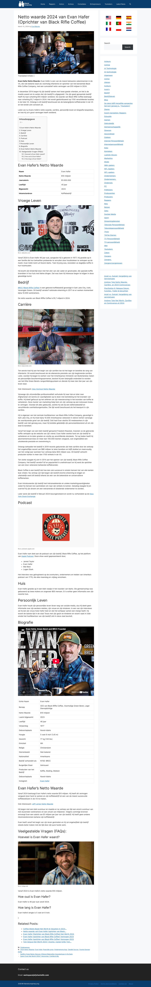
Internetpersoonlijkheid (113, 144)
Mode (106, 162)
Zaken (106, 253)
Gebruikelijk (109, 123)
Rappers (52, 4)
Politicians (108, 190)
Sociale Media (110, 214)
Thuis (106, 232)
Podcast (24, 138)
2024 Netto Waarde (27, 949)
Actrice (107, 65)
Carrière (24, 136)
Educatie (107, 116)
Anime (107, 79)
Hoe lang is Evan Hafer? (33, 159)
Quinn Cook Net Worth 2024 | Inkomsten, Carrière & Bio (39, 956)
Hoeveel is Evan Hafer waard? (35, 154)
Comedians (82, 4)
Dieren (107, 109)
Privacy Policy (93, 984)
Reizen (107, 207)
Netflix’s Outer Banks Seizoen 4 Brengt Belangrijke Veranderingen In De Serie (46, 954)
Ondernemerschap (60, 949)
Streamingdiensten (112, 221)
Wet (105, 246)
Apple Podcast (27, 556)
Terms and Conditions (109, 984)
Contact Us (123, 984)
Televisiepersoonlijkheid (114, 228)
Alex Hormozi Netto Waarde (43, 389)
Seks (106, 211)
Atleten (107, 82)
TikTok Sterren (110, 235)
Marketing (108, 158)
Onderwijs (108, 183)
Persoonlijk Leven (27, 144)
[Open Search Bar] (130, 4)
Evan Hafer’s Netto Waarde (30, 128)
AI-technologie (110, 72)
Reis (106, 204)
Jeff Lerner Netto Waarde (42, 804)
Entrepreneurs (95, 4)
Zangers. (108, 260)
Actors (61, 4)
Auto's (107, 89)
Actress (71, 4)
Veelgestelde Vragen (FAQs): (32, 152)
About (131, 984)
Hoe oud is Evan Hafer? (33, 156)
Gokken (107, 137)
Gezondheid (109, 134)
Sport (106, 218)
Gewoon (107, 130)
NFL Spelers (109, 169)
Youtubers (108, 4)
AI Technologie (110, 68)
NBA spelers (109, 165)
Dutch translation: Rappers (115, 113)
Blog (106, 100)
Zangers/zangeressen (113, 263)
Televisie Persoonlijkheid (114, 225)
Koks (106, 148)
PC (105, 186)
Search (107, 43)
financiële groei (48, 949)
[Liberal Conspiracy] (25, 4)
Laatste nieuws (110, 155)
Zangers (107, 256)
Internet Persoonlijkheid (114, 141)
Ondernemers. (110, 179)
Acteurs (107, 61)
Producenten (109, 193)
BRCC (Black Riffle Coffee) (29, 288)
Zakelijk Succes (73, 949)
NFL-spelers (109, 172)
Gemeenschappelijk (112, 127)
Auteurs (107, 86)
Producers (108, 197)
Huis (22, 141)
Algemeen (108, 75)
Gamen (107, 120)
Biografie (24, 146)
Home (43, 4)
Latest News (120, 4)
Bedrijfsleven (109, 96)
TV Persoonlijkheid (112, 239)
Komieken (108, 151)
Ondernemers (25, 947)
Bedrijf (23, 133)
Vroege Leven (26, 130)
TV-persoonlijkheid (112, 242)
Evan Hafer (44, 781)
